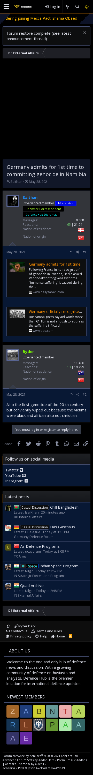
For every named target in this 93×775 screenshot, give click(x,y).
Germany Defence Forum (33, 536)
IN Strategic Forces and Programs (40, 575)
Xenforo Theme (25, 764)
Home (60, 636)
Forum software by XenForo (41, 756)
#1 (85, 252)
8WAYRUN (58, 768)
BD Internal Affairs (28, 517)
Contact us (19, 631)
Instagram (15, 480)
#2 (85, 394)
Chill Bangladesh (50, 507)
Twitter (12, 469)
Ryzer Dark (27, 626)
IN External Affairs (28, 595)
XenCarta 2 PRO (13, 768)
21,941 (79, 224)
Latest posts (17, 497)
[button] (6, 6)
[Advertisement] (46, 110)
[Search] (77, 6)
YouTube (13, 475)
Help (43, 636)
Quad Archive (32, 585)
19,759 (79, 367)
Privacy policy (21, 636)
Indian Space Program (53, 565)
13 (69, 367)
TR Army (20, 556)
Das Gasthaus (48, 526)
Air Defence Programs (40, 546)
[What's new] (67, 6)
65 (69, 224)
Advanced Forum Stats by (45, 760)
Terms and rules (49, 631)
